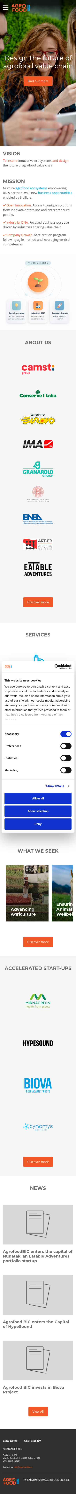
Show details (55, 786)
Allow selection (38, 811)
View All (38, 1411)
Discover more (38, 602)
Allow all (38, 798)
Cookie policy (32, 1441)
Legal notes (10, 1441)
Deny (38, 824)
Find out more (38, 81)
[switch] (66, 746)
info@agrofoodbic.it (23, 1467)
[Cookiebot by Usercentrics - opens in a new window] (55, 666)
